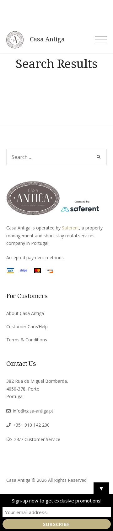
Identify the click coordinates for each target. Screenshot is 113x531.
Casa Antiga (47, 39)
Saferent (70, 228)
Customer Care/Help (27, 326)
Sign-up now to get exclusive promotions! (56, 500)
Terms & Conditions (26, 340)
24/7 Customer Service (37, 439)
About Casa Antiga (25, 313)
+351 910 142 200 (31, 425)
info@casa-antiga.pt (33, 411)
